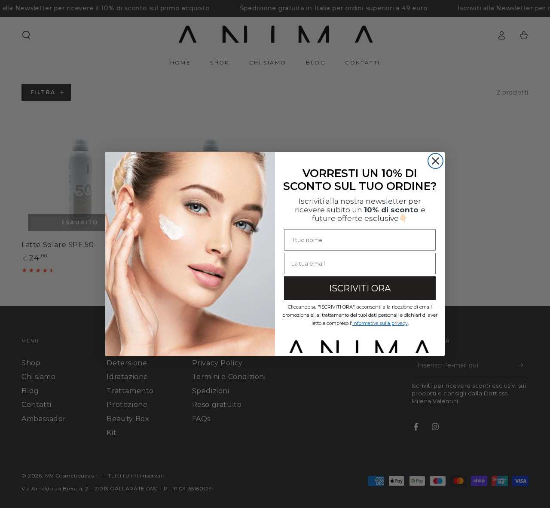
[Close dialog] (435, 160)
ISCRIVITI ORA (360, 288)
